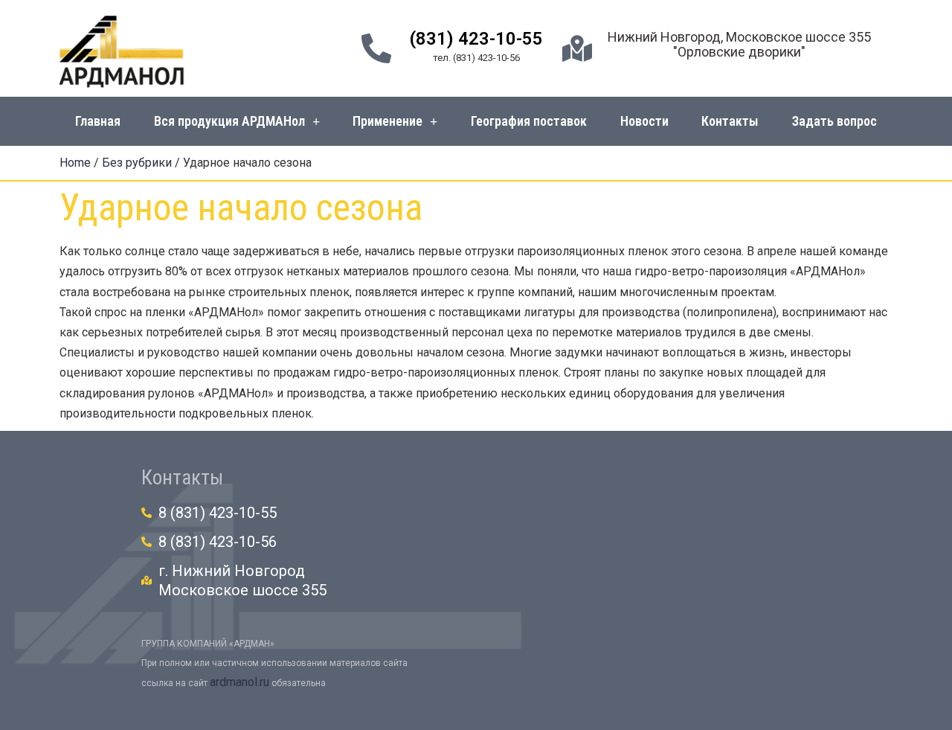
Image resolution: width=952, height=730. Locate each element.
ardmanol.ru (239, 682)
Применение (387, 121)
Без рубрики (137, 163)
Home (75, 163)
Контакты (730, 121)
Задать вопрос (834, 121)
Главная (97, 121)
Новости (644, 121)
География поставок (529, 121)
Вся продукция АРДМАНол (229, 121)
